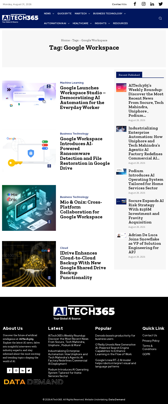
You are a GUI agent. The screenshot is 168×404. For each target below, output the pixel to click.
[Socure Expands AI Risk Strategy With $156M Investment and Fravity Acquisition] (121, 201)
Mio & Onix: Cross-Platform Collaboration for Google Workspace (81, 209)
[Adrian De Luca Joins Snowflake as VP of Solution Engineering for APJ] (121, 236)
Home (65, 40)
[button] (160, 18)
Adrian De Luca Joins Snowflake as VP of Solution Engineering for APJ (144, 243)
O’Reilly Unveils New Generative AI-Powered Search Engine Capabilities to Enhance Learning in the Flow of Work (115, 349)
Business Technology (74, 133)
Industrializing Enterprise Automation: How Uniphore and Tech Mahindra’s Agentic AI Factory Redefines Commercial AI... (145, 143)
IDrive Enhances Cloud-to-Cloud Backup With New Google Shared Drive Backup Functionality (83, 265)
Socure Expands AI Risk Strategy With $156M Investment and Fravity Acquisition (146, 211)
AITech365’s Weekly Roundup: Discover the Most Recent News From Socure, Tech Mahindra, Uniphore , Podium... (146, 100)
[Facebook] (135, 4)
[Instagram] (143, 4)
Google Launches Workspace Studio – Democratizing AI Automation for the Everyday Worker (83, 97)
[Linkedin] (152, 4)
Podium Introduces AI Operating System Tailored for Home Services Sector (145, 179)
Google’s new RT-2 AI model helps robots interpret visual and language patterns (115, 363)
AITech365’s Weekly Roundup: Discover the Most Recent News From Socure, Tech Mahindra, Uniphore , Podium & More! (68, 340)
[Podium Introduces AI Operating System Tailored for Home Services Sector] (121, 172)
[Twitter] (161, 4)
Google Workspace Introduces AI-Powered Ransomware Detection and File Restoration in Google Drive (85, 153)
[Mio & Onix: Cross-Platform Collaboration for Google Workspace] (29, 208)
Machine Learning (72, 82)
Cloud (64, 248)
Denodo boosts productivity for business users (115, 337)
